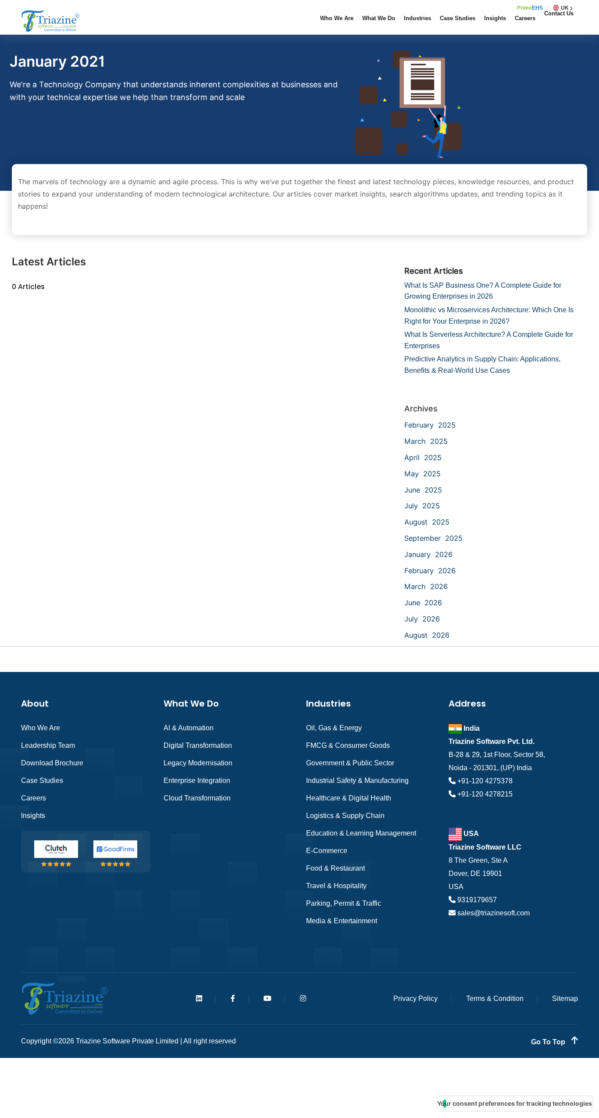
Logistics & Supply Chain (345, 815)
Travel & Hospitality (336, 885)
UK (565, 8)
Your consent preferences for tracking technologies (514, 1103)
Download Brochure (52, 763)
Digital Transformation (198, 745)
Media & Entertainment (341, 921)
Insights (495, 18)
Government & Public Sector (350, 763)
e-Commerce (326, 850)
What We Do (378, 18)
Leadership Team (48, 745)
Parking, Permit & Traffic (343, 903)
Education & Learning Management (361, 833)
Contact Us (559, 13)
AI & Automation (189, 728)
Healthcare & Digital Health (348, 798)
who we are (40, 728)
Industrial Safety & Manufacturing (357, 780)
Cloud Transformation (197, 798)
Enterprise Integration (197, 780)
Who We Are (336, 18)
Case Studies (457, 18)
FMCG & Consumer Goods (348, 745)
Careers (525, 18)
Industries (417, 18)
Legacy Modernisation (198, 763)
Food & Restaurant (335, 868)
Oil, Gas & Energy (334, 728)
